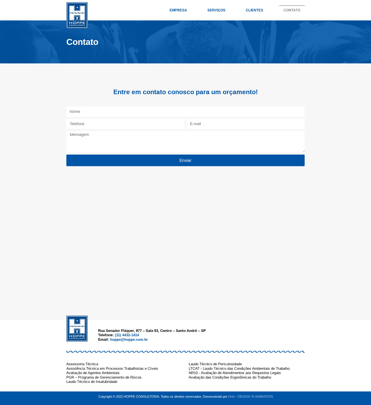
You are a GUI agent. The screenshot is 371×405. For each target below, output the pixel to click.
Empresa (178, 10)
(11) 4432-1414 (127, 335)
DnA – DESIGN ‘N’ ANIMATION (250, 396)
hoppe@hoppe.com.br (129, 340)
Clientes (254, 10)
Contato (292, 10)
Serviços (216, 10)
